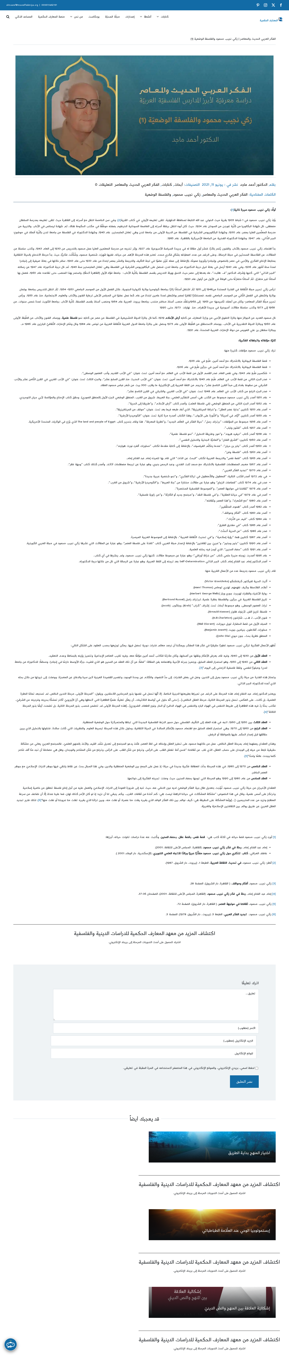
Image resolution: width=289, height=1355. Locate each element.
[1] (232, 209)
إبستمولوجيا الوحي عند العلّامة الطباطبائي (236, 1230)
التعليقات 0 (103, 185)
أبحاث (178, 185)
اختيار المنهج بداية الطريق (249, 1152)
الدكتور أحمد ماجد (253, 185)
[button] (8, 15)
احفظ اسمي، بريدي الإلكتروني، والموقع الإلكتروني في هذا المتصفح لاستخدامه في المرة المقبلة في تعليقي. (189, 1068)
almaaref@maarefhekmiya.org (22, 5)
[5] (246, 756)
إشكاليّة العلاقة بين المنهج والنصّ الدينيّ (237, 1308)
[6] (39, 800)
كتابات (167, 185)
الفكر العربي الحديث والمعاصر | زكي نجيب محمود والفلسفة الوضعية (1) (233, 39)
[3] (201, 667)
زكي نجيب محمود (186, 194)
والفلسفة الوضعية (158, 194)
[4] (265, 712)
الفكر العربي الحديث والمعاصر (137, 185)
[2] (119, 220)
